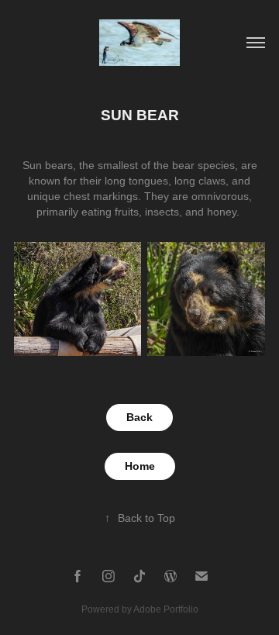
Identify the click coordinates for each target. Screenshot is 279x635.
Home (140, 466)
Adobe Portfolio (165, 609)
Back (139, 417)
